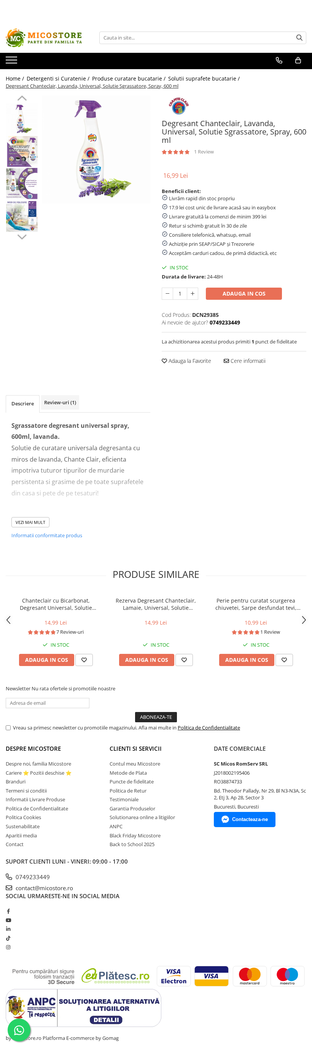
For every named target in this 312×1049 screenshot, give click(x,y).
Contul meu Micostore (135, 763)
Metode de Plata (128, 772)
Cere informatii (247, 360)
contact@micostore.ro (43, 888)
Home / (15, 78)
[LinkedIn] (8, 929)
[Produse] (12, 62)
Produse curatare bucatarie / (129, 78)
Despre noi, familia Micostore (38, 763)
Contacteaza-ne (250, 819)
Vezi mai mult (30, 522)
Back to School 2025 (132, 844)
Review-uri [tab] (60, 402)
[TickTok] (8, 938)
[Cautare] (299, 38)
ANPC (116, 826)
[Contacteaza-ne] (279, 60)
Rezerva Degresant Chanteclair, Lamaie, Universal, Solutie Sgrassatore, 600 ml (156, 604)
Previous (22, 99)
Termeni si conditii (26, 790)
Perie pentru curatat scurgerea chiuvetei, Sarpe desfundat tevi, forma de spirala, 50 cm (255, 604)
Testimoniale (124, 799)
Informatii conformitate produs (46, 535)
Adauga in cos (244, 293)
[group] (96, 149)
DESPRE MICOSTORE (33, 748)
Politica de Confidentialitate (209, 727)
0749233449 (32, 877)
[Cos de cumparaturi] (298, 60)
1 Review (204, 151)
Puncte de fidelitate (132, 781)
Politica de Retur (128, 790)
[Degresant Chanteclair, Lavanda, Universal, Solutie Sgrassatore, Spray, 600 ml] (96, 149)
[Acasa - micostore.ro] (44, 37)
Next (22, 236)
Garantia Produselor (132, 808)
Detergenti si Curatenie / (59, 78)
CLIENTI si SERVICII (136, 748)
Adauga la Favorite (189, 360)
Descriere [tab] (22, 403)
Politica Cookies (23, 817)
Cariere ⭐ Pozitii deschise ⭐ (39, 772)
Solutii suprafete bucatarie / (204, 78)
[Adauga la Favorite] (84, 660)
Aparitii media (21, 835)
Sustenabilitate (23, 826)
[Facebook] (8, 911)
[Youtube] (8, 920)
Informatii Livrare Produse (35, 799)
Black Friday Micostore (135, 835)
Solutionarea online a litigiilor (142, 817)
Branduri (15, 781)
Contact (15, 844)
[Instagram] (8, 947)
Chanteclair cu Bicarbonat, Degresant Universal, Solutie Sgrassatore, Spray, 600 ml (56, 604)
